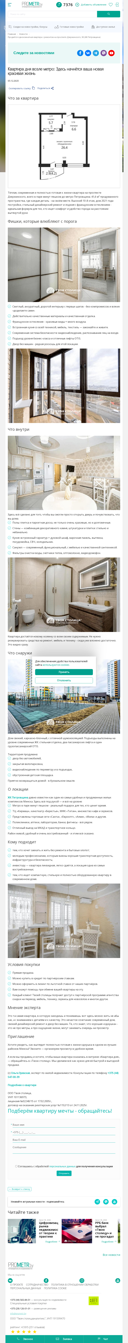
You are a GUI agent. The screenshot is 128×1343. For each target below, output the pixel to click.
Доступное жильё (105, 26)
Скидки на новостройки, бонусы (30, 26)
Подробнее (51, 1241)
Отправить (64, 1173)
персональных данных (62, 1166)
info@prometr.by (18, 1313)
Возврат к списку (21, 1189)
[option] (36, 1231)
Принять (64, 672)
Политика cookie (55, 1288)
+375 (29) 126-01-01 (33, 1308)
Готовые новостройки (72, 26)
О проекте (16, 1284)
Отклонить (64, 680)
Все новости (111, 1255)
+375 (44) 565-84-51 (38, 1299)
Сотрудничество (37, 1284)
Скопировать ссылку (20, 88)
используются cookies (56, 665)
